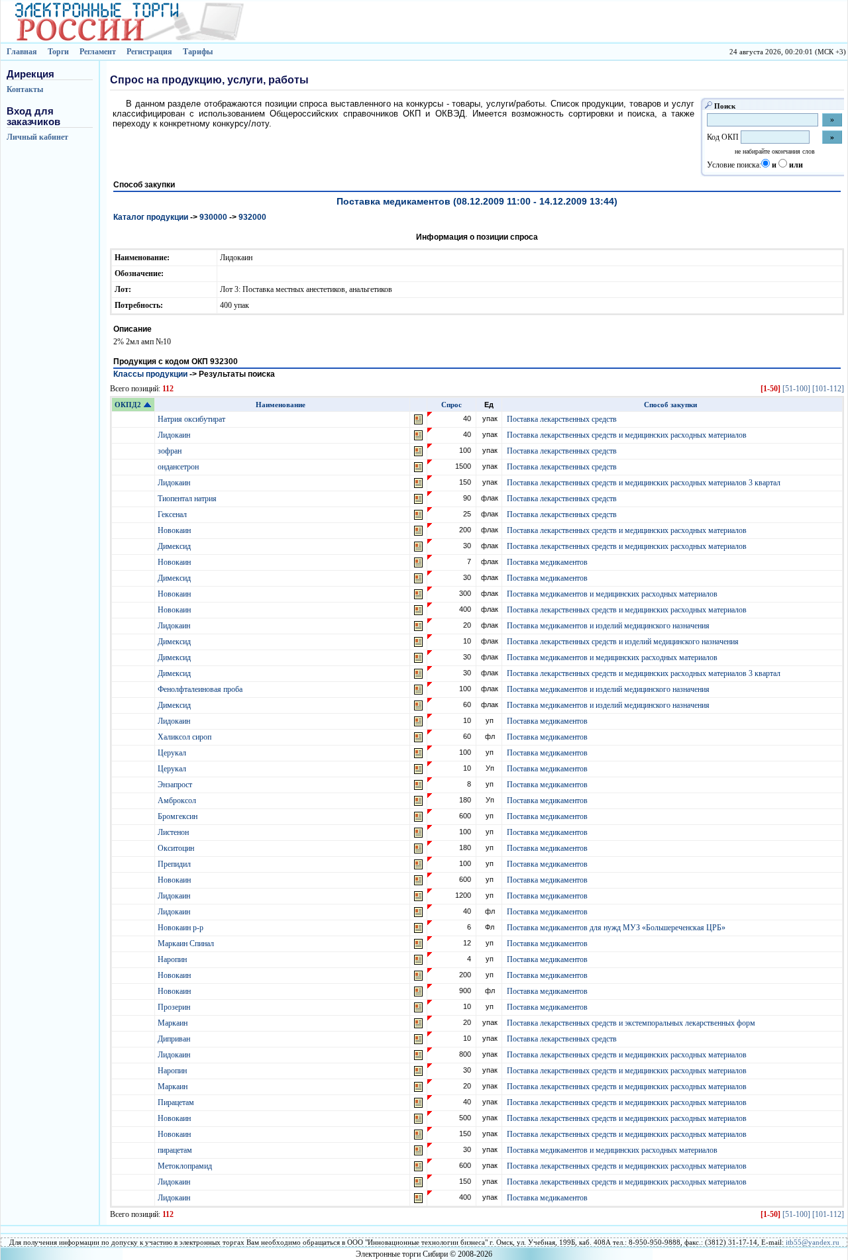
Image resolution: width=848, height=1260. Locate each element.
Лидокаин (175, 435)
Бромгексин (178, 816)
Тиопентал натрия (188, 498)
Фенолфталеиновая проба (201, 689)
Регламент (98, 51)
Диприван (175, 1038)
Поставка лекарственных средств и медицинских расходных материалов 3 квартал (643, 482)
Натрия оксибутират (192, 419)
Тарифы (198, 51)
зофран (171, 451)
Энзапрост (176, 784)
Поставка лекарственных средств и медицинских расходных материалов (627, 435)
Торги (58, 51)
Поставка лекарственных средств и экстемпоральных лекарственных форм (631, 1023)
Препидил (175, 864)
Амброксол (178, 800)
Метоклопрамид (186, 1166)
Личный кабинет (37, 137)
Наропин (173, 959)
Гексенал (173, 514)
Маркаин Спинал (187, 943)
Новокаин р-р (181, 927)
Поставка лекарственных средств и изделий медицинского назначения (623, 641)
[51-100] (796, 388)
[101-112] (828, 388)
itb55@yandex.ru (812, 1242)
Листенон (174, 832)
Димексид (175, 546)
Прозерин (175, 1007)
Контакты (25, 89)
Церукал (173, 752)
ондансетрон (179, 466)
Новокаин (175, 530)
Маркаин (173, 1023)
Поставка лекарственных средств (562, 419)
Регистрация (149, 51)
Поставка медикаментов (547, 562)
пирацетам (176, 1150)
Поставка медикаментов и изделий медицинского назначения (608, 625)
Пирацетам (177, 1102)
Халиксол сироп (185, 737)
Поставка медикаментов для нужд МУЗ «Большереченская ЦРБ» (616, 927)
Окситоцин (177, 848)
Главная (22, 51)
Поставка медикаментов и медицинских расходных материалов (612, 594)
